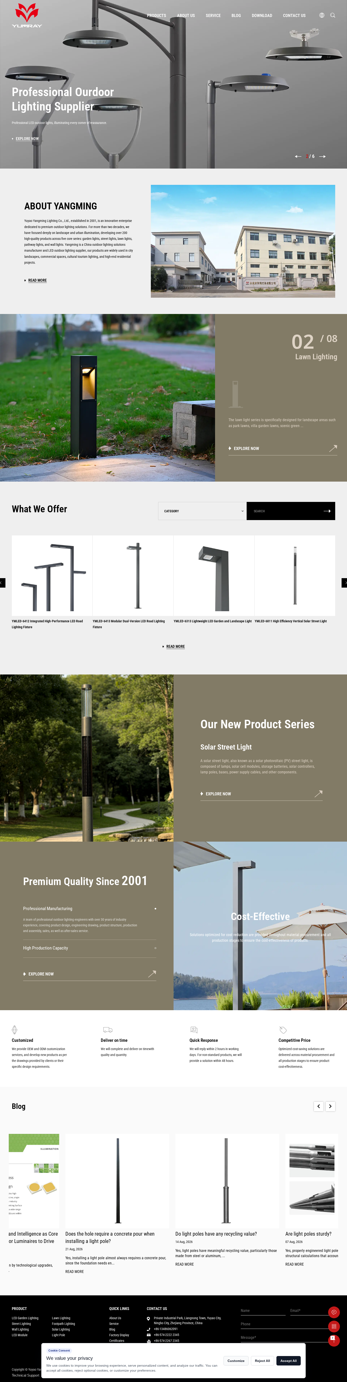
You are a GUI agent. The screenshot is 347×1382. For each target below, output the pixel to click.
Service (213, 15)
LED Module (20, 1335)
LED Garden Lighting (25, 1318)
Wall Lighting (20, 1329)
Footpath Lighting (63, 1324)
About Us (186, 15)
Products (156, 15)
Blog (236, 15)
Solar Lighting (61, 1329)
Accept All (288, 1361)
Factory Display (119, 1335)
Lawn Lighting (61, 1318)
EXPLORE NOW (246, 448)
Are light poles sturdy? (255, 1234)
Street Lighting (21, 1324)
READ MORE (21, 1272)
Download (262, 15)
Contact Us (294, 15)
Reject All (262, 1361)
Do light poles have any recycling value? (162, 1234)
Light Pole (58, 1335)
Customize (236, 1361)
